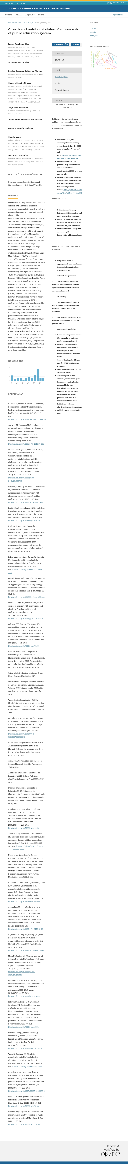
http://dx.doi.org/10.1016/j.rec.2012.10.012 (26, 1048)
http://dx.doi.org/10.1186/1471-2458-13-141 (26, 950)
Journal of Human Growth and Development (39, 8)
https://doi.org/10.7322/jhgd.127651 (27, 174)
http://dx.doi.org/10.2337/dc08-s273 (27, 1066)
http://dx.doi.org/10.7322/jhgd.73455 (23, 646)
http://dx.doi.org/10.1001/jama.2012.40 (24, 996)
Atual (19, 15)
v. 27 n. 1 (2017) (30, 22)
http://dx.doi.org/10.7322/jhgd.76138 (23, 1106)
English (93, 28)
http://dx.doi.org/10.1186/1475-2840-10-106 (26, 444)
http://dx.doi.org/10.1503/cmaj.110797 (24, 901)
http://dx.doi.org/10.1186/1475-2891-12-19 (25, 502)
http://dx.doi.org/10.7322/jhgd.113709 (24, 1124)
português (94, 36)
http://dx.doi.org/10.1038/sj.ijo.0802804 (24, 520)
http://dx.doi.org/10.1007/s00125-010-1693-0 (26, 1091)
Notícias (8, 15)
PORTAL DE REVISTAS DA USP (14, 3)
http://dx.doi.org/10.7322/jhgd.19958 (23, 828)
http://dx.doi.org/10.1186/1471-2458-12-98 (25, 929)
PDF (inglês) (62, 44)
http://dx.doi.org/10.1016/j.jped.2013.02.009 (26, 597)
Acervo (18, 22)
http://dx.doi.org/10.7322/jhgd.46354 (23, 1027)
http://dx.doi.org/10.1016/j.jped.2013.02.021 (26, 618)
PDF (77, 44)
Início (11, 22)
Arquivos (29, 15)
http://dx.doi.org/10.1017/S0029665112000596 (27, 419)
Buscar (119, 15)
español (93, 32)
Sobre (41, 15)
